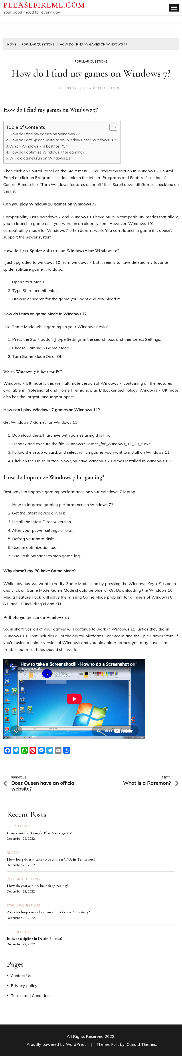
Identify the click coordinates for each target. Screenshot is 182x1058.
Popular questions (91, 61)
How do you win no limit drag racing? (37, 885)
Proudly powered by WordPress (57, 1044)
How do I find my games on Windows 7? (44, 134)
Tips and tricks (20, 826)
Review (13, 852)
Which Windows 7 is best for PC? (38, 146)
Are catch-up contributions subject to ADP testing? (48, 912)
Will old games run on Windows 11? (40, 158)
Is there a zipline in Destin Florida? (35, 938)
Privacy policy (24, 985)
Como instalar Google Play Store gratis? (39, 832)
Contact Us (21, 975)
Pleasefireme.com (44, 5)
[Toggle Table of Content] (111, 127)
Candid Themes (141, 1044)
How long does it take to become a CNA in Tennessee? (51, 859)
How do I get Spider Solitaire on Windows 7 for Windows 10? (62, 140)
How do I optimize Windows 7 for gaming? (46, 152)
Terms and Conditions (31, 995)
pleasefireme (109, 88)
